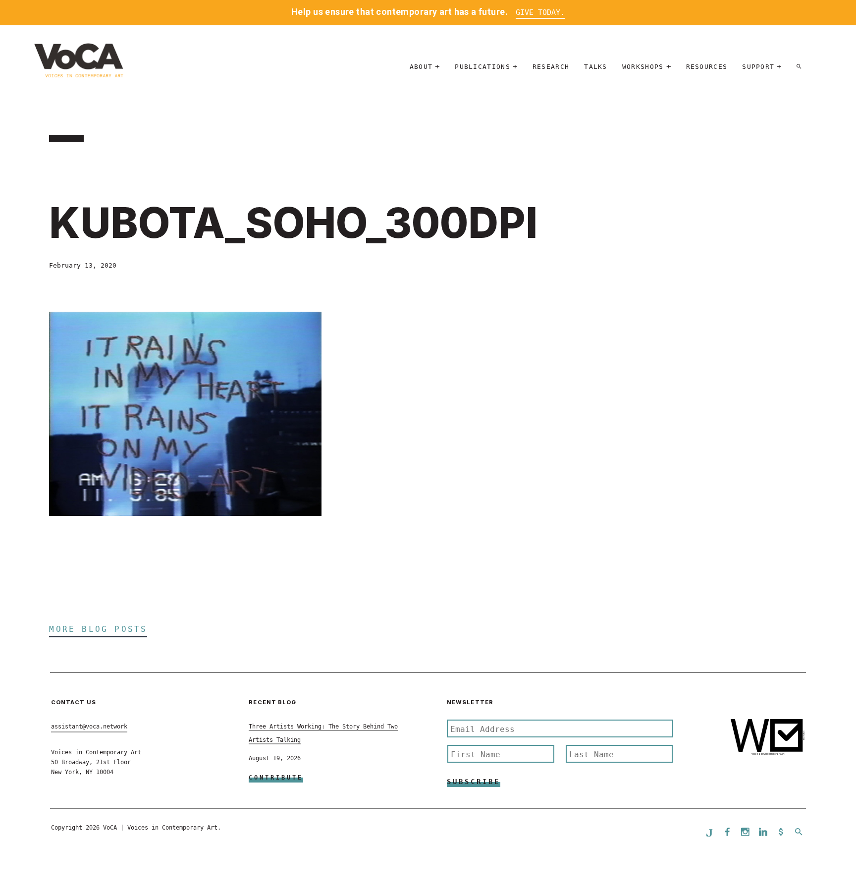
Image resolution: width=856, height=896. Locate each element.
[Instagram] (745, 833)
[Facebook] (727, 833)
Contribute (276, 777)
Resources (707, 66)
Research (551, 66)
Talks (595, 66)
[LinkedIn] (762, 833)
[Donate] (780, 833)
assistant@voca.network (89, 726)
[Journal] (709, 832)
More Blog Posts (98, 629)
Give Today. (540, 12)
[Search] (799, 66)
